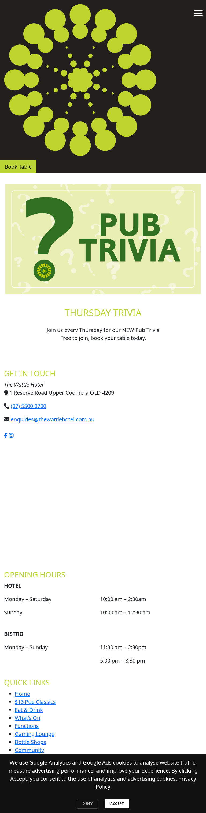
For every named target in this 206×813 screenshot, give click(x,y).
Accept (117, 803)
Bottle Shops (30, 742)
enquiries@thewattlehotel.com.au (52, 419)
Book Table (18, 166)
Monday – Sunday (26, 647)
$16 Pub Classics (35, 701)
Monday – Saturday (28, 599)
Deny (87, 803)
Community (29, 750)
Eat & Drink (29, 709)
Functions (27, 725)
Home (22, 693)
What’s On (27, 717)
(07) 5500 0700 (28, 406)
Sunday (13, 612)
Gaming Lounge (34, 734)
